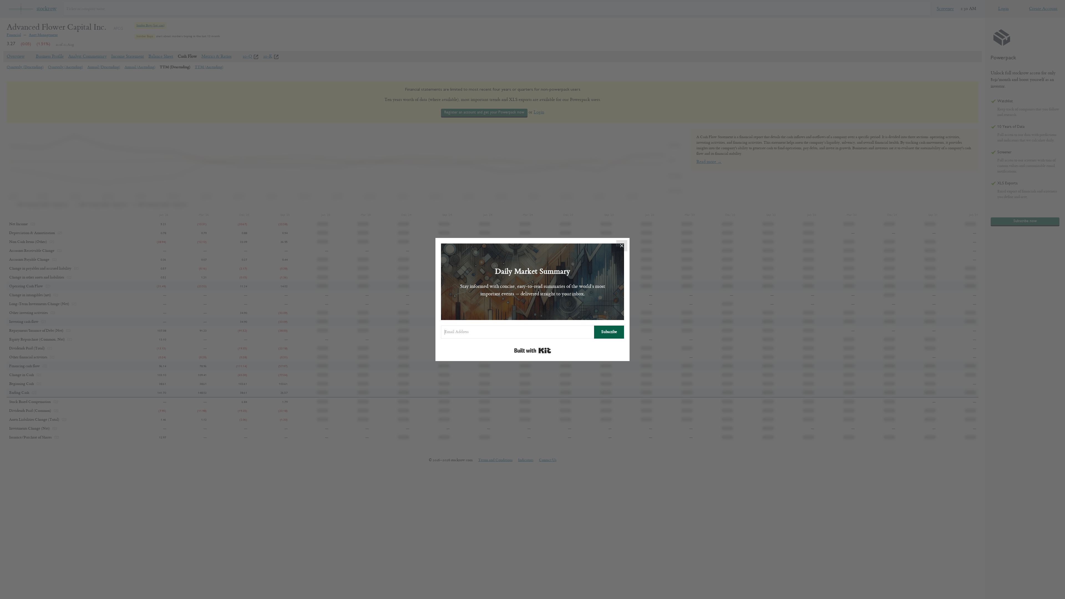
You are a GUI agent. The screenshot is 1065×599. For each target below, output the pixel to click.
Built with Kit (532, 351)
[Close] (621, 245)
